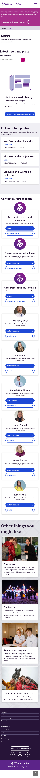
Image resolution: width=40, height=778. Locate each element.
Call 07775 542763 (13, 331)
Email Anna (12, 371)
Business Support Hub (7, 742)
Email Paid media (20, 233)
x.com (5, 160)
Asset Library (5, 739)
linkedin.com (8, 144)
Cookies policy (5, 715)
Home (4, 28)
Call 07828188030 (13, 435)
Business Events (6, 733)
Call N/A (20, 228)
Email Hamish (15, 406)
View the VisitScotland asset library (19, 114)
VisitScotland (5, 730)
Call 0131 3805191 (18, 263)
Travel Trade (4, 736)
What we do (9, 607)
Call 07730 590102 (13, 470)
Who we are (9, 563)
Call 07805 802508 (13, 505)
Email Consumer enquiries (19, 301)
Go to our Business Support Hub (14, 22)
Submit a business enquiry (8, 721)
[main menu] (36, 4)
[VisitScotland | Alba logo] (12, 4)
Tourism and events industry (18, 693)
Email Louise (13, 475)
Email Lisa (14, 440)
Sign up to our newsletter (20, 749)
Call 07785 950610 (15, 401)
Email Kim (13, 510)
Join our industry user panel (9, 718)
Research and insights (15, 650)
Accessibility (5, 712)
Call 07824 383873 (13, 366)
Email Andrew (14, 336)
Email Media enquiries (19, 268)
